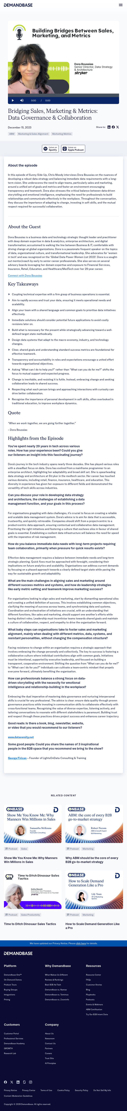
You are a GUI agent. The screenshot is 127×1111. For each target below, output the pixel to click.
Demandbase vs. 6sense (56, 989)
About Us (49, 1033)
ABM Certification (94, 1009)
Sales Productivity (30, 914)
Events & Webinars (94, 1004)
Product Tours (10, 984)
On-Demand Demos (13, 979)
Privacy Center (28, 1090)
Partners (49, 1048)
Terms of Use (46, 1090)
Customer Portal (11, 1033)
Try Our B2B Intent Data (97, 1014)
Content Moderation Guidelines (18, 1096)
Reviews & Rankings (54, 979)
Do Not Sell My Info (102, 1090)
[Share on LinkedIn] (108, 127)
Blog (88, 989)
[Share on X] (117, 127)
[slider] (63, 95)
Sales (24, 848)
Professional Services (13, 1038)
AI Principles (50, 1063)
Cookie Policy (63, 1090)
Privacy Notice (10, 1090)
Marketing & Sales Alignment (33, 133)
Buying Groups (10, 989)
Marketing (88, 848)
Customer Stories (94, 984)
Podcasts (90, 999)
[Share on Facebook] (113, 127)
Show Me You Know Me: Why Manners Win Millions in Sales (31, 860)
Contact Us (50, 1043)
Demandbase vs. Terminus (56, 994)
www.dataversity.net (21, 737)
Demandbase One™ (13, 975)
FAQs (88, 979)
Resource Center (93, 975)
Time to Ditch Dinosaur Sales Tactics (30, 924)
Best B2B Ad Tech (53, 984)
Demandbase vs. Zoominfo (57, 999)
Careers (48, 1053)
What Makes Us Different (56, 975)
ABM (11, 133)
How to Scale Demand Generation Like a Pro (92, 926)
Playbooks (90, 994)
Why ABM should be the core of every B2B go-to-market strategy (91, 860)
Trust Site (49, 1058)
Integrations (9, 994)
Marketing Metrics (61, 133)
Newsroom (50, 1038)
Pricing (7, 999)
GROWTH (8, 1048)
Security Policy (81, 1090)
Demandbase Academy (14, 1043)
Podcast (13, 848)
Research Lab (10, 1053)
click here (81, 943)
